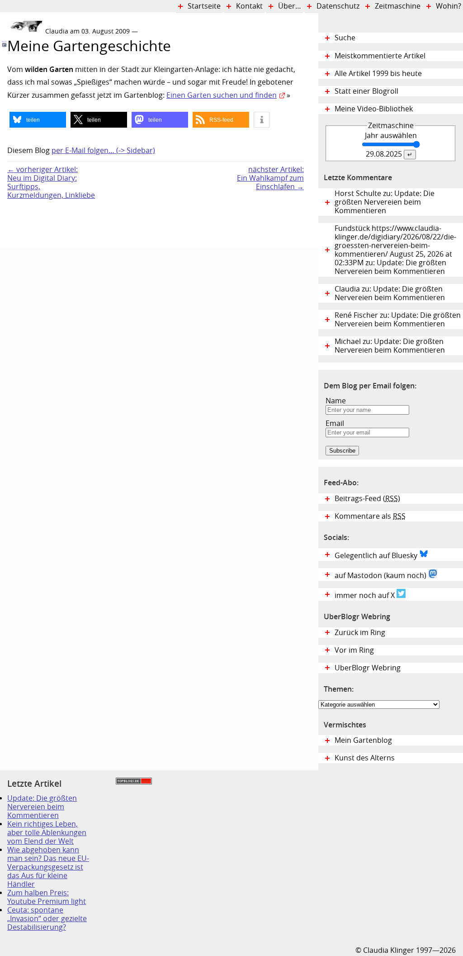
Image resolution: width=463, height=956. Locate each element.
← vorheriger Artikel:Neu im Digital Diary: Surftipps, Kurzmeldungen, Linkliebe (51, 182)
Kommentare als (370, 516)
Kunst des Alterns (365, 758)
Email (335, 423)
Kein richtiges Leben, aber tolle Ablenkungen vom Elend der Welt (46, 833)
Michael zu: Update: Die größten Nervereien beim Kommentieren (390, 345)
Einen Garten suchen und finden (221, 95)
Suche (345, 37)
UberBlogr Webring (368, 668)
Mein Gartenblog (363, 740)
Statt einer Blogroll (366, 91)
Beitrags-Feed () (367, 498)
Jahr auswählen (391, 135)
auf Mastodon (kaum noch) (381, 575)
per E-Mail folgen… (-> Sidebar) (103, 150)
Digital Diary (3, 155)
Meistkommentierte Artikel (380, 56)
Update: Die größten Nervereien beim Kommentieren (42, 807)
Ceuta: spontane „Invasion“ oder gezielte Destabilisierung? (47, 919)
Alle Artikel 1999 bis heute (378, 73)
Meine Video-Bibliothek (374, 109)
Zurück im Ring (360, 632)
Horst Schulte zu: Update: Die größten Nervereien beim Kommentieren (385, 202)
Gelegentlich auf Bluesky (377, 555)
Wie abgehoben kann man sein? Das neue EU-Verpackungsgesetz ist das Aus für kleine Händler (48, 867)
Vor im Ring (354, 650)
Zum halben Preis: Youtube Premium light (46, 897)
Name (336, 401)
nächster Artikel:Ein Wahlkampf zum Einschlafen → (270, 178)
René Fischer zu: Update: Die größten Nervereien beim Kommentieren (398, 319)
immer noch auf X (366, 595)
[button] (37, 120)
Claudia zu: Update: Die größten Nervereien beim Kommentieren (390, 293)
